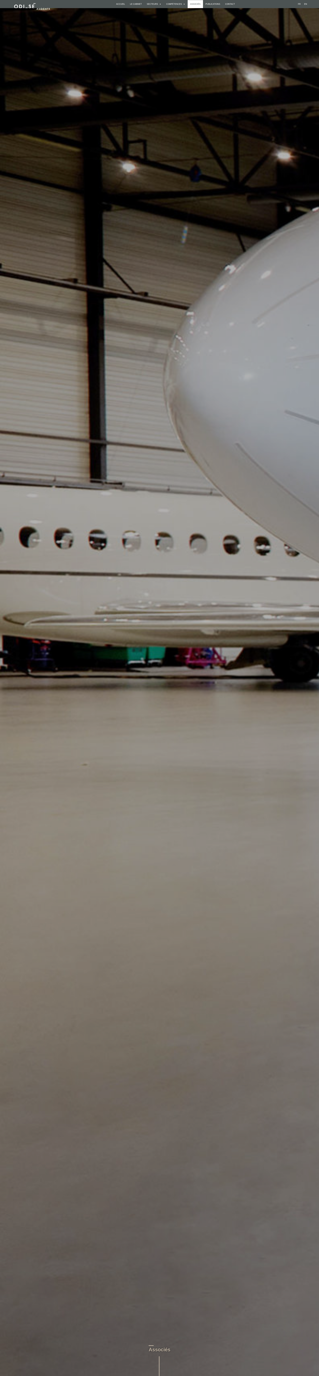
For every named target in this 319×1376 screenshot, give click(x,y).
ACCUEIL (120, 4)
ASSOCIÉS (195, 4)
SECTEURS (152, 4)
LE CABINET (136, 4)
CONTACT (230, 4)
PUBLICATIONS (212, 4)
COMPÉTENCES (174, 4)
